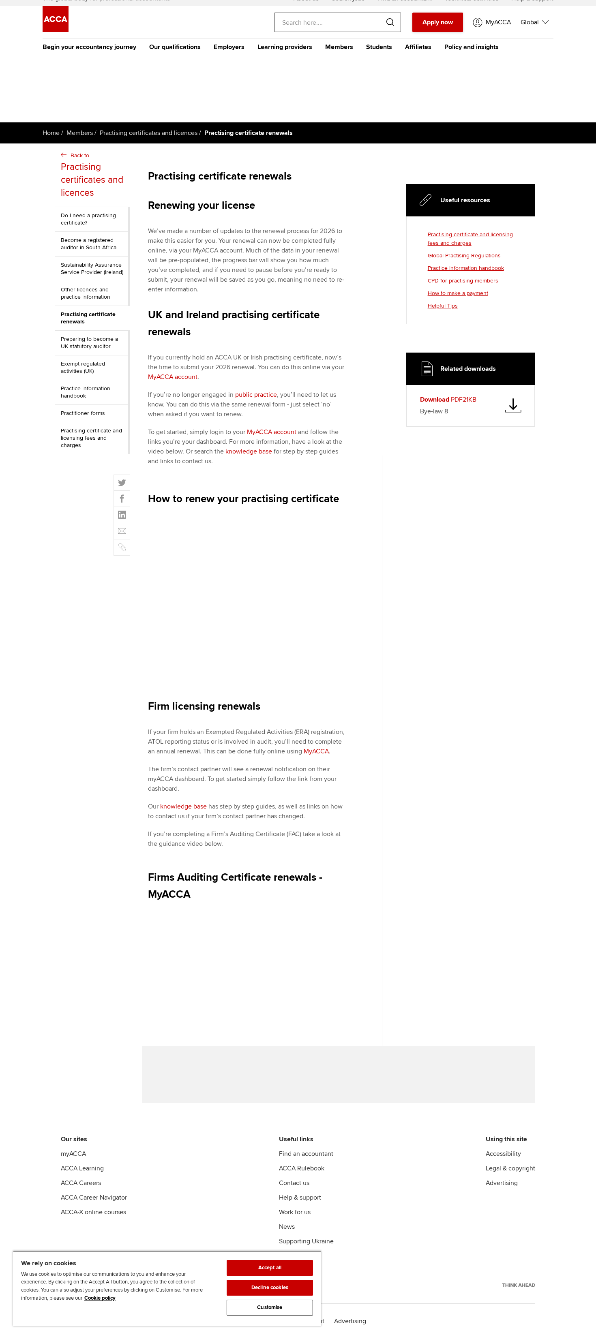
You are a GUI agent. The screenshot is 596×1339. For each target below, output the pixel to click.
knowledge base (248, 451)
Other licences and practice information (85, 293)
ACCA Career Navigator (94, 1198)
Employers (229, 47)
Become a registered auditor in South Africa (88, 244)
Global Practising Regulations (464, 255)
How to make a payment (458, 293)
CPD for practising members (463, 280)
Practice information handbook (85, 392)
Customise (269, 1307)
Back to (92, 175)
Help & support (300, 1198)
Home (51, 133)
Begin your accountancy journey (89, 47)
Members (339, 47)
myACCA (73, 1154)
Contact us (294, 1183)
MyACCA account (172, 377)
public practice (256, 395)
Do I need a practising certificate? (88, 219)
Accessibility (503, 1154)
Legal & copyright (510, 1168)
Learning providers (284, 47)
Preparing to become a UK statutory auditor (89, 343)
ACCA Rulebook (301, 1168)
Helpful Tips (443, 305)
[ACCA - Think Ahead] (518, 1285)
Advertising (502, 1183)
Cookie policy (100, 1298)
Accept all (269, 1267)
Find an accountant (306, 1154)
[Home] (56, 30)
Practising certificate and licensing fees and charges (91, 438)
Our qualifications (175, 47)
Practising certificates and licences (148, 133)
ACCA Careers (81, 1183)
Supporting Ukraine (306, 1241)
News (287, 1227)
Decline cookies (269, 1287)
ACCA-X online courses (93, 1212)
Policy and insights (471, 47)
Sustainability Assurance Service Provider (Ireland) (92, 268)
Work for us (295, 1212)
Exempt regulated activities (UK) (83, 367)
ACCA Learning (82, 1168)
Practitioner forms (83, 413)
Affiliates (418, 47)
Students (379, 47)
